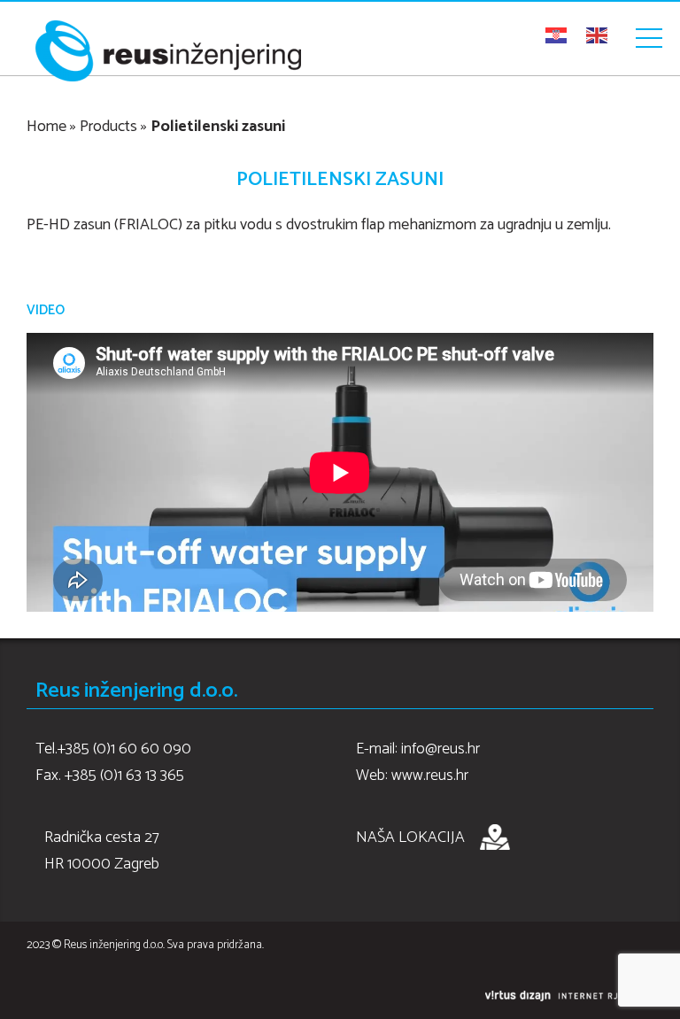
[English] (597, 35)
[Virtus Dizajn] (569, 997)
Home (46, 126)
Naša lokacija (410, 837)
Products (108, 126)
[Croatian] (557, 35)
